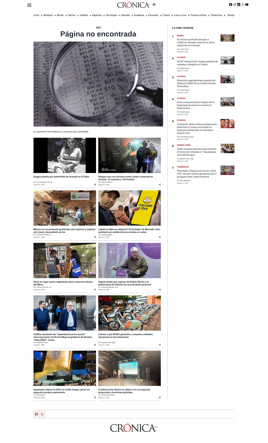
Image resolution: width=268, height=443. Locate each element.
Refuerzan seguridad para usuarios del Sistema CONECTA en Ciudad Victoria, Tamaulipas (196, 83)
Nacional (34, 15)
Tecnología (111, 15)
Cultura (166, 15)
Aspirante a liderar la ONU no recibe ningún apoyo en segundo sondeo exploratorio (62, 391)
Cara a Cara (180, 15)
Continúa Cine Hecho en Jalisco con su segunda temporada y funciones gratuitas (124, 391)
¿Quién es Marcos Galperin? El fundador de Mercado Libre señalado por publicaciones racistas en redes (129, 230)
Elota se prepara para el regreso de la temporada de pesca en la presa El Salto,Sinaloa (195, 105)
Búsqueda (233, 15)
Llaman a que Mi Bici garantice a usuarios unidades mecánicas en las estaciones (125, 335)
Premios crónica (198, 15)
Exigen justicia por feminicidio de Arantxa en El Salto (61, 176)
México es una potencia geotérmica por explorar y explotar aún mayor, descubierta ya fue (64, 230)
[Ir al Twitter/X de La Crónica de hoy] (243, 4)
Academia (139, 15)
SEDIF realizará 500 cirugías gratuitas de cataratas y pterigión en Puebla (197, 63)
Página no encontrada (98, 34)
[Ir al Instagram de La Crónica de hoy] (234, 4)
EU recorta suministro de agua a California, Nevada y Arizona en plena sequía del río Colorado (196, 42)
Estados (84, 15)
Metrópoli (48, 15)
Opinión (72, 15)
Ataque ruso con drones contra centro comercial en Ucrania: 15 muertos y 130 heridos (125, 178)
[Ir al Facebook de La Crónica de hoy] (230, 4)
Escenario (153, 15)
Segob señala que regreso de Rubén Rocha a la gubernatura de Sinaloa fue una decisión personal (124, 283)
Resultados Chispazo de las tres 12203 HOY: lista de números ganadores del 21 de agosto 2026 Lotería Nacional (197, 173)
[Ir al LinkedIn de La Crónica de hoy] (239, 4)
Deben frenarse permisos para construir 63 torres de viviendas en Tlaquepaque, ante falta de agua (196, 151)
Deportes (125, 15)
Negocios (97, 15)
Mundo (60, 15)
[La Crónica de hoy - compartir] (95, 184)
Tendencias (216, 15)
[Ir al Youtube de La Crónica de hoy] (247, 4)
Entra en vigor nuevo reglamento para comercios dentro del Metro (63, 283)
